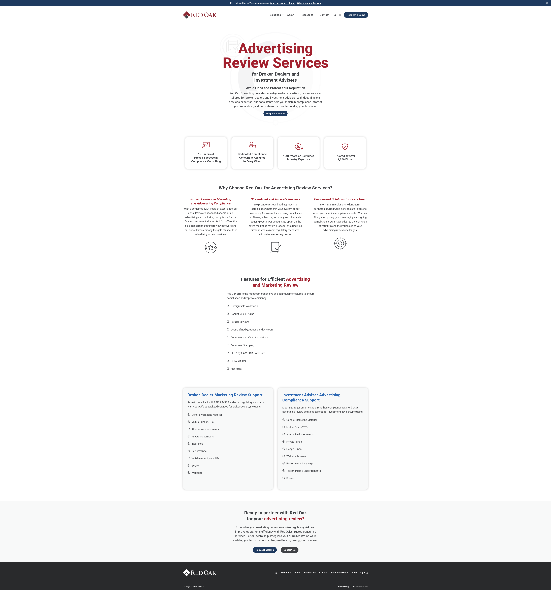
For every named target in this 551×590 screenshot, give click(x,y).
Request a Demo (356, 14)
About (290, 14)
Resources (307, 14)
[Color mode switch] (340, 15)
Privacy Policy (343, 587)
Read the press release (282, 3)
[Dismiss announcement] (547, 3)
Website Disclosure (360, 587)
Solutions (275, 14)
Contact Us (290, 549)
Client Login (358, 572)
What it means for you (309, 3)
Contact (324, 14)
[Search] (335, 15)
